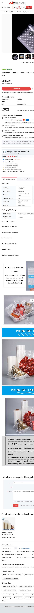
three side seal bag (6, 551)
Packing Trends (18, 598)
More (3, 601)
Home (3, 11)
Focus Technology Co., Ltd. (21, 606)
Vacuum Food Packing (25, 590)
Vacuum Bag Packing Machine (11, 594)
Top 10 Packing (7, 598)
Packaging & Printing (11, 11)
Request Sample (28, 92)
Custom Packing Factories (25, 586)
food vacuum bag (6, 557)
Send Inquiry (16, 88)
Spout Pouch (20, 554)
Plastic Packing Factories (9, 590)
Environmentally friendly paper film (24, 551)
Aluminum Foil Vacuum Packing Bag (12, 574)
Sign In (4, 171)
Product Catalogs (25, 548)
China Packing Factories (9, 586)
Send (16, 505)
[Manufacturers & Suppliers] (17, 2)
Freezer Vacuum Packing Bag (10, 578)
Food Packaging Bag (22, 11)
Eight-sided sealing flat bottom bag (24, 557)
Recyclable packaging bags (9, 554)
